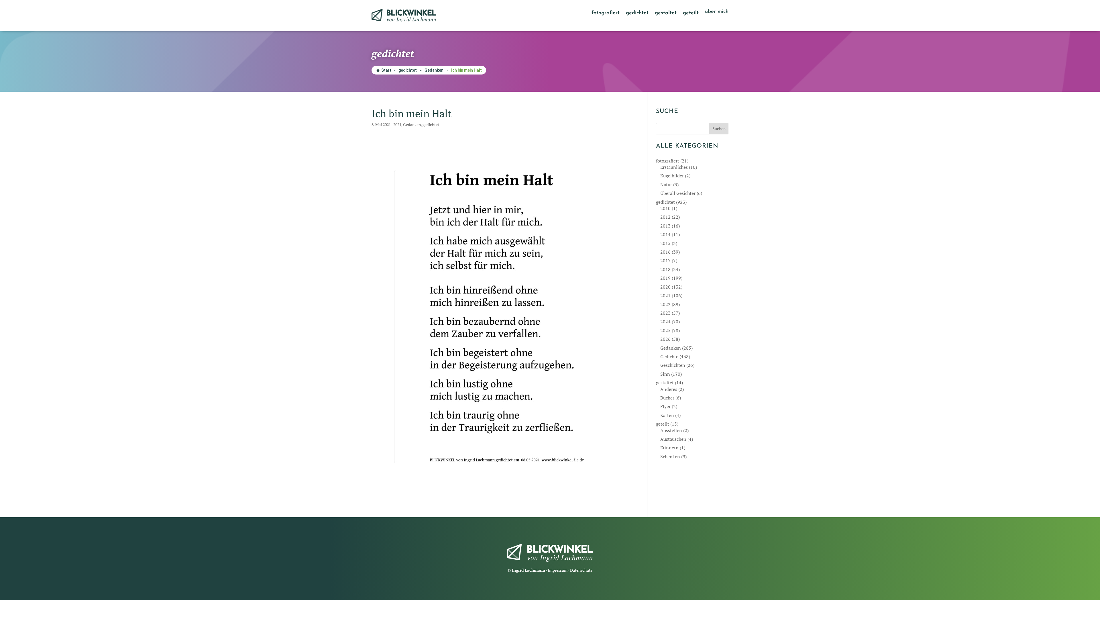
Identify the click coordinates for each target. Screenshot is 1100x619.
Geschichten (672, 365)
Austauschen (673, 439)
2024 (665, 321)
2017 (665, 260)
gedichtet (637, 13)
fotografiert (606, 13)
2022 (665, 304)
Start (386, 70)
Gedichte (669, 356)
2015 (665, 243)
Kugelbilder (672, 176)
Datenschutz (581, 570)
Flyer (665, 406)
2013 (665, 226)
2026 (665, 339)
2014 (665, 234)
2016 (665, 252)
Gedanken (434, 70)
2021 (397, 124)
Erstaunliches (674, 167)
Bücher (667, 398)
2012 (665, 217)
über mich (716, 12)
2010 (665, 208)
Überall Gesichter (678, 193)
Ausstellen (671, 430)
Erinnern (669, 447)
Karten (667, 415)
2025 (665, 330)
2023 (665, 313)
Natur (666, 184)
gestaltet (666, 13)
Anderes (668, 389)
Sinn (665, 374)
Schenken (670, 456)
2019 (665, 278)
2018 (665, 269)
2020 (665, 287)
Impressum (557, 570)
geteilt (691, 13)
